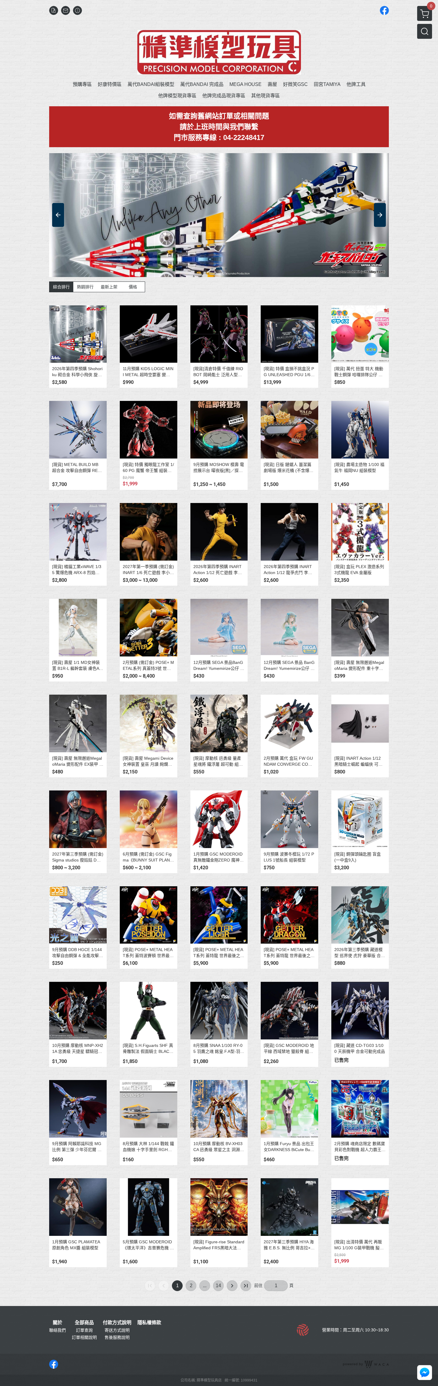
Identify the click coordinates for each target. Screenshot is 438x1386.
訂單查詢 (84, 1330)
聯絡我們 (57, 1330)
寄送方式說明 (117, 1330)
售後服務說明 (117, 1337)
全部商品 (84, 1322)
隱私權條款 (149, 1322)
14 (218, 1285)
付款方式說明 (117, 1322)
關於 (57, 1322)
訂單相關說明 (84, 1337)
